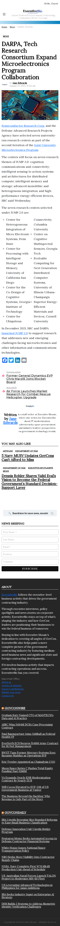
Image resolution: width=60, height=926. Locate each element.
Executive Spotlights (40, 468)
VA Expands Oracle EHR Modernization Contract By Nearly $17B (26, 779)
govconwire (15, 708)
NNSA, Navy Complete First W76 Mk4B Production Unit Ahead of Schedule (26, 868)
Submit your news (11, 692)
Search (52, 514)
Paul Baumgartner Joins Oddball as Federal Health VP (28, 735)
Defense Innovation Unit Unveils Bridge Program (26, 831)
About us (6, 682)
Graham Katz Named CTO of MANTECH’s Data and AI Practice (27, 717)
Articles (8, 451)
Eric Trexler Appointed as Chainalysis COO (28, 761)
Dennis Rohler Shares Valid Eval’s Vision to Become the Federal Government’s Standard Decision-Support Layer (29, 481)
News (6, 471)
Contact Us (8, 695)
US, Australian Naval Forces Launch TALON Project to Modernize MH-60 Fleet (29, 877)
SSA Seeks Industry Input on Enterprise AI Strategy (28, 896)
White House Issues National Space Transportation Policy (23, 849)
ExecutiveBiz (9, 594)
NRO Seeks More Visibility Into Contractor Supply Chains (28, 858)
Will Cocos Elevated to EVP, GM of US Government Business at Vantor (25, 788)
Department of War (26, 451)
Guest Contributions (13, 688)
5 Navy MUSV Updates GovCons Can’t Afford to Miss (28, 457)
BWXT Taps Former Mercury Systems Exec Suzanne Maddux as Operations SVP (29, 754)
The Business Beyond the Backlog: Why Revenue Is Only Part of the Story (26, 798)
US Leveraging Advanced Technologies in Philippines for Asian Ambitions (27, 887)
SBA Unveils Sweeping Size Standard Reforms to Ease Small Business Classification (29, 821)
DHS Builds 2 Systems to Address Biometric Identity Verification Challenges (28, 905)
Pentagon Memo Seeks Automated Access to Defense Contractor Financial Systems (29, 840)
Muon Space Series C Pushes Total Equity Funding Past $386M (27, 770)
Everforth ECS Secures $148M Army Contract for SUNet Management (30, 745)
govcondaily (15, 812)
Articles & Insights (12, 685)
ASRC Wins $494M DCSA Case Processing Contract (27, 726)
